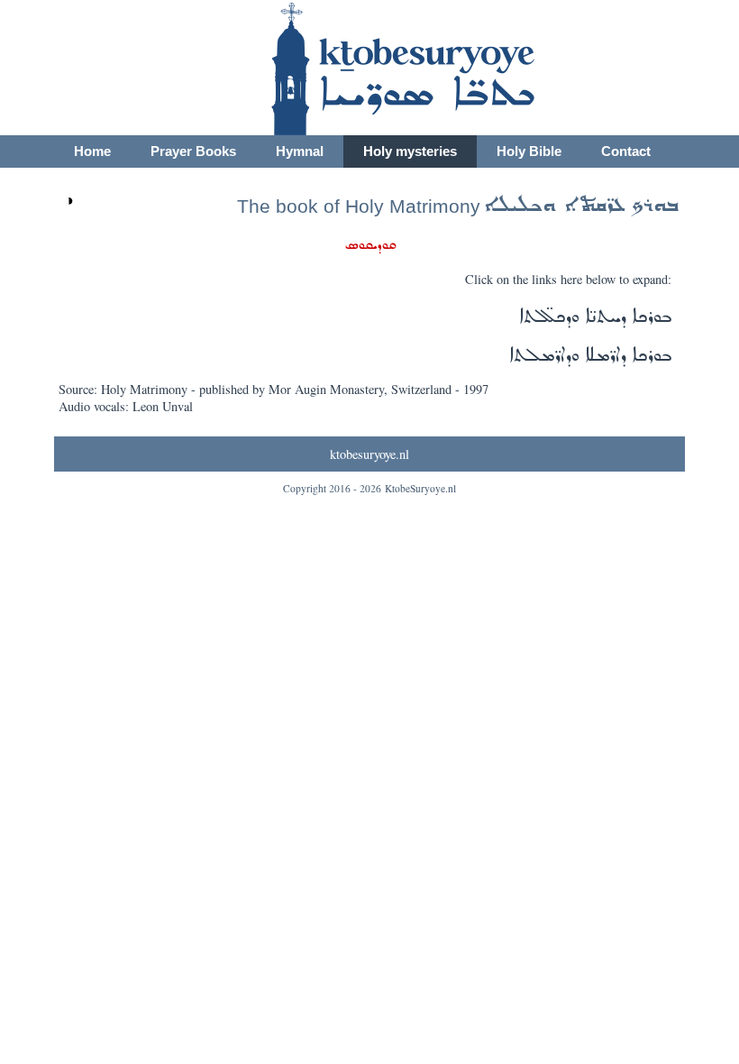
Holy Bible (529, 151)
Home (92, 151)
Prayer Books (193, 151)
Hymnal (300, 151)
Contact (626, 151)
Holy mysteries (410, 151)
